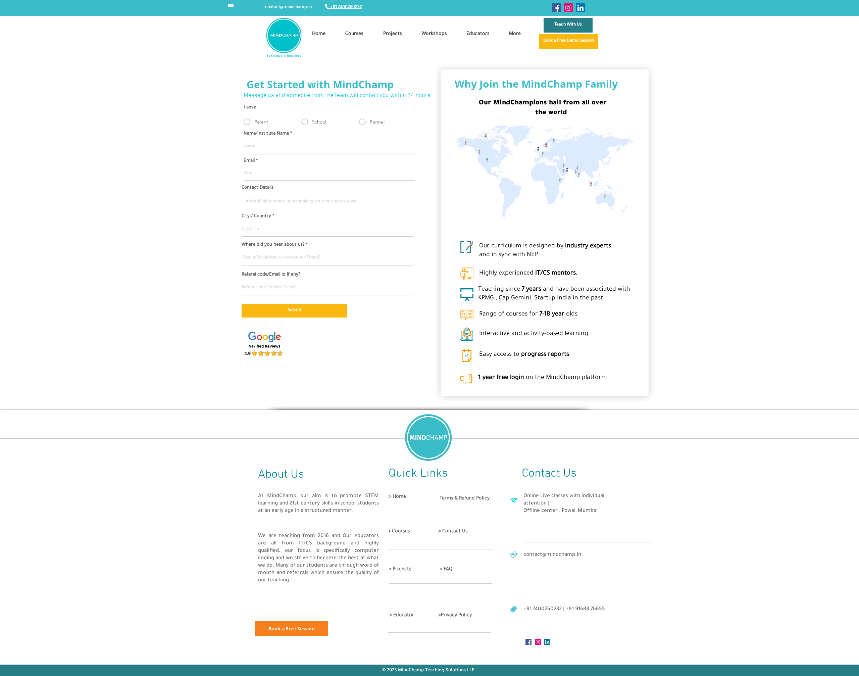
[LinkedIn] (580, 7)
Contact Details (257, 187)
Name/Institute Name (266, 133)
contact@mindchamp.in (288, 7)
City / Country (256, 216)
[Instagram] (568, 7)
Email (249, 160)
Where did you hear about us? (273, 244)
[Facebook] (556, 7)
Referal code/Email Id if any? (271, 274)
